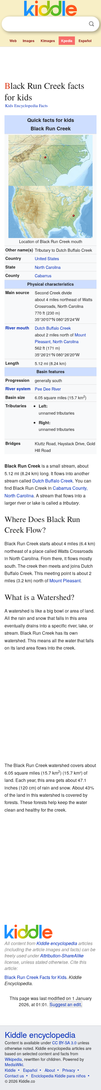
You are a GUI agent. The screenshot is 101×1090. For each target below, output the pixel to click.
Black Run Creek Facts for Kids (35, 977)
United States (47, 258)
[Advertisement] (50, 62)
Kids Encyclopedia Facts (26, 105)
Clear (80, 24)
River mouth (17, 328)
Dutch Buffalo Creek (53, 328)
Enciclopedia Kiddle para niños (58, 1076)
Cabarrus (43, 275)
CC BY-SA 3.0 (64, 1042)
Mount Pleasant (65, 580)
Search (91, 24)
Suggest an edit (65, 1004)
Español (85, 40)
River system (18, 388)
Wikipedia (13, 1059)
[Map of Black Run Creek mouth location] (50, 160)
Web (13, 40)
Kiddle (10, 1070)
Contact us (14, 1076)
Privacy (68, 1070)
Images (29, 40)
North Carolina (48, 267)
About (50, 1070)
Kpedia (66, 40)
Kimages (48, 40)
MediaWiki (14, 1064)
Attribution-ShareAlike (62, 955)
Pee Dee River (48, 389)
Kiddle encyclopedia (56, 943)
